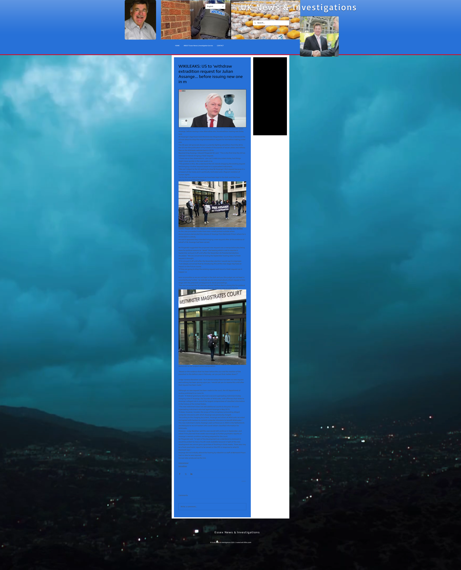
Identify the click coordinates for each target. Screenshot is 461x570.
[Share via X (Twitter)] (185, 474)
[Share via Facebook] (180, 474)
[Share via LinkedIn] (191, 474)
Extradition (183, 466)
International (183, 463)
